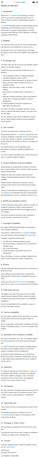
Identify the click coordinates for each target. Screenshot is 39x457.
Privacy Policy (20, 282)
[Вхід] (37, 2)
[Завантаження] (33, 2)
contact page (32, 235)
